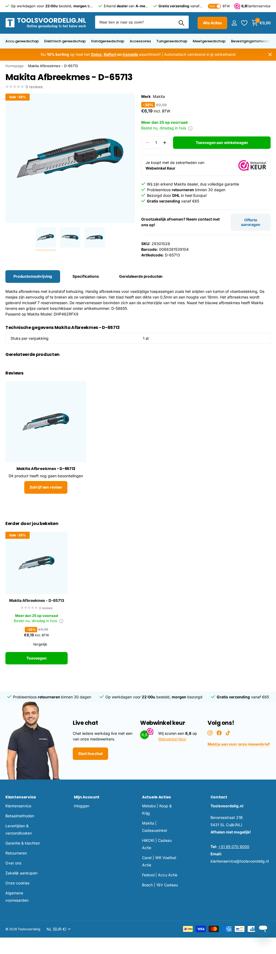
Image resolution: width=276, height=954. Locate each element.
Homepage (14, 66)
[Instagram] (210, 732)
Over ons (13, 863)
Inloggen (81, 806)
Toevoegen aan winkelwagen (222, 142)
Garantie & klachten (22, 843)
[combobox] (142, 22)
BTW (219, 6)
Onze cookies (17, 883)
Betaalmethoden (19, 816)
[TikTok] (228, 732)
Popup (190, 128)
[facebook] (219, 732)
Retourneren (16, 853)
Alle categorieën (22, 44)
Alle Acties (212, 22)
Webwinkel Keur (172, 739)
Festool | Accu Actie (159, 875)
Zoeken (181, 22)
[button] (164, 142)
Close (270, 55)
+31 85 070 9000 (233, 846)
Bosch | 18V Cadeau (160, 885)
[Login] (234, 23)
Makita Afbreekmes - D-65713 (36, 600)
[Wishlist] (244, 23)
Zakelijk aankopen (21, 873)
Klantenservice (20, 797)
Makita (159, 96)
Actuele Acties (156, 797)
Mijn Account (87, 797)
